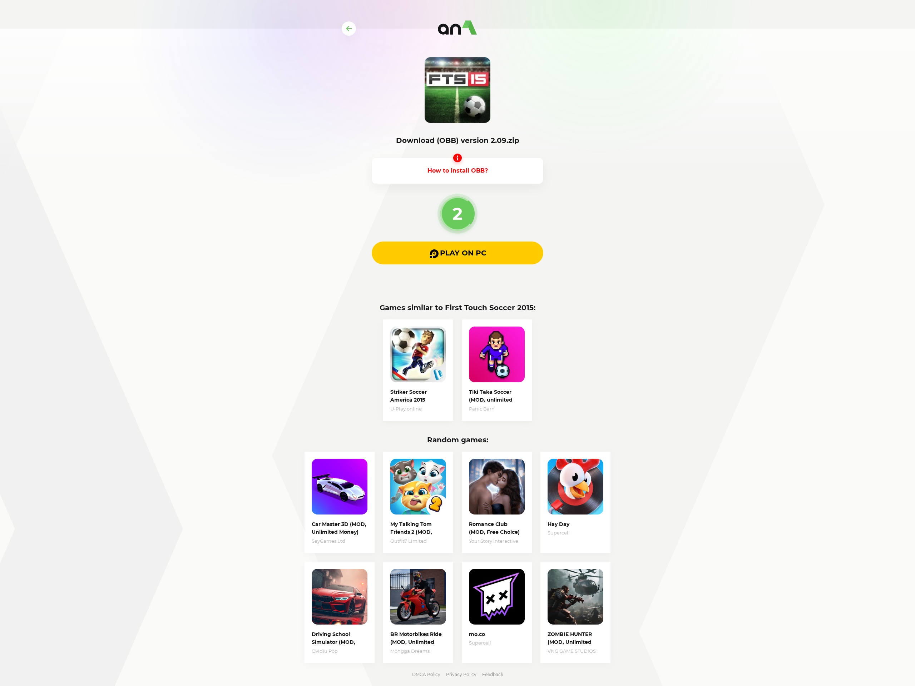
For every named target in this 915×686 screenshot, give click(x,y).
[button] (457, 253)
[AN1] (457, 28)
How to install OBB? (457, 170)
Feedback (492, 674)
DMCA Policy (426, 674)
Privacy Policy (461, 674)
